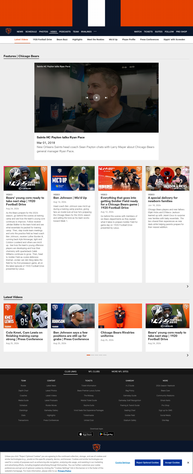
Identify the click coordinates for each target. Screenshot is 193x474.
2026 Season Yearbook (165, 385)
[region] (96, 463)
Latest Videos (51, 395)
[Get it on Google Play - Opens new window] (106, 435)
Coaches (23, 395)
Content (51, 381)
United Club (89, 420)
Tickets (88, 381)
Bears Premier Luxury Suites (88, 390)
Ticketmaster (89, 415)
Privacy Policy (64, 471)
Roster (23, 385)
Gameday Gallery (51, 410)
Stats (23, 415)
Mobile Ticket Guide (89, 400)
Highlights (51, 415)
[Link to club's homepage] (8, 31)
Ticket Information (88, 385)
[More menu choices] (95, 31)
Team (23, 381)
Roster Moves (51, 405)
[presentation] (188, 286)
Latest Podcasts (51, 400)
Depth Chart (23, 390)
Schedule (23, 405)
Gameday (130, 381)
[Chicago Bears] (96, 448)
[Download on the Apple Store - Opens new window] (85, 434)
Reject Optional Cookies (147, 462)
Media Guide (23, 400)
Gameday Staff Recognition (130, 400)
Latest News (51, 385)
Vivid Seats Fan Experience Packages (89, 410)
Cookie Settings (122, 462)
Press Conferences (51, 420)
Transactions (23, 420)
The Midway (89, 395)
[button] (86, 97)
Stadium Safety (130, 420)
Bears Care (165, 390)
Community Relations (165, 395)
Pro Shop (165, 405)
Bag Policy (130, 390)
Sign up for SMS (165, 410)
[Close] (188, 462)
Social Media (165, 415)
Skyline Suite (89, 405)
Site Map (165, 420)
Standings (23, 410)
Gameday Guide (129, 395)
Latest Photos (51, 390)
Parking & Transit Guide (129, 405)
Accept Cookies (172, 462)
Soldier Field (130, 415)
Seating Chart (129, 410)
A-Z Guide (130, 385)
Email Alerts (165, 400)
